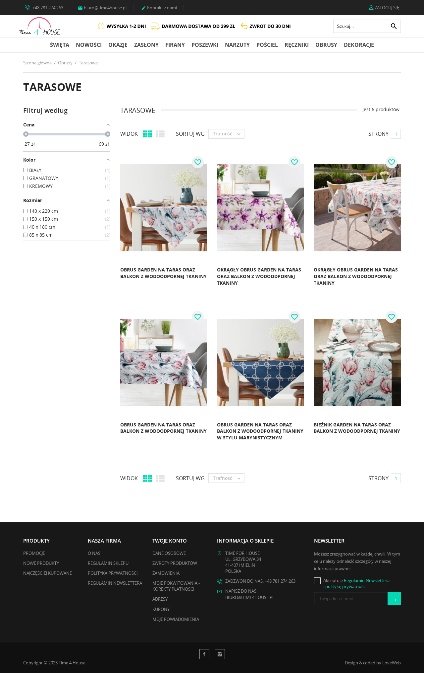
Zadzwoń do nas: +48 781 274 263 (260, 581)
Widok (129, 133)
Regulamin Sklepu (108, 563)
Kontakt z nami (159, 8)
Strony (378, 133)
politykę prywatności (345, 586)
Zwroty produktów (174, 563)
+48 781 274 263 (47, 8)
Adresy (160, 599)
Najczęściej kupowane (47, 573)
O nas (94, 553)
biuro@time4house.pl (102, 8)
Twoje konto (169, 540)
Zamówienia (166, 573)
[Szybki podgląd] (103, 278)
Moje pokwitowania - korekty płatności (176, 586)
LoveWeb (391, 663)
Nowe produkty (41, 563)
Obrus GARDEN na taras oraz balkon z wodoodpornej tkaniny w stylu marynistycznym (260, 431)
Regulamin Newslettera (115, 583)
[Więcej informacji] (117, 278)
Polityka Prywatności (113, 573)
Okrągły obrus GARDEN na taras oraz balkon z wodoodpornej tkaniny (259, 276)
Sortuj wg (190, 133)
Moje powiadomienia (175, 619)
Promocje (34, 553)
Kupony (161, 609)
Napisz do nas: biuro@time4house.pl (250, 594)
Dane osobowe (169, 553)
